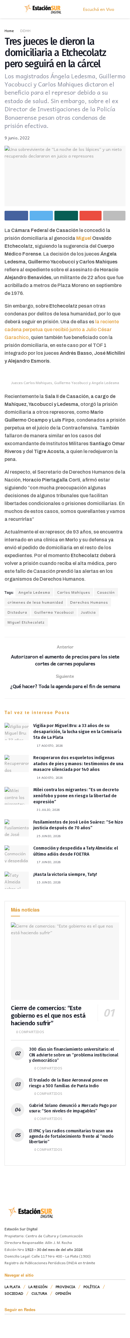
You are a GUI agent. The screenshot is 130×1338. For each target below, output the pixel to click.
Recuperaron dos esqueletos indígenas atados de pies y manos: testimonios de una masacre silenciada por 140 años (78, 763)
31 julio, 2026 (48, 809)
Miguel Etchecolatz (26, 622)
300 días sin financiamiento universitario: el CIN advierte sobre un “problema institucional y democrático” (73, 1055)
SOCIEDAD (14, 1293)
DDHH (25, 31)
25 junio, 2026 (48, 836)
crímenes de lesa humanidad (35, 602)
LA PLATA (12, 1287)
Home (9, 31)
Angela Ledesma (34, 592)
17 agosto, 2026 (49, 745)
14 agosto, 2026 (49, 777)
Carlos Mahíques (73, 592)
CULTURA (39, 1293)
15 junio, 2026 (48, 882)
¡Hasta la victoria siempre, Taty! (65, 874)
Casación (106, 592)
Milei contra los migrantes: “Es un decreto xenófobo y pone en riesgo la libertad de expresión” (76, 795)
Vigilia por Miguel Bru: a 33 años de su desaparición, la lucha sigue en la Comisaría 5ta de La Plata (77, 731)
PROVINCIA (65, 1287)
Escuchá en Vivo (98, 9)
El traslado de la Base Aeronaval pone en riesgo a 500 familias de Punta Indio (68, 1083)
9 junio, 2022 (17, 138)
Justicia (88, 612)
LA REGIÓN (37, 1287)
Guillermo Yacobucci (54, 612)
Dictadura (17, 612)
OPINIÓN (63, 1293)
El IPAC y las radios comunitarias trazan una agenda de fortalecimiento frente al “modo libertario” (71, 1136)
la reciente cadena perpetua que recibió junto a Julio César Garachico (62, 329)
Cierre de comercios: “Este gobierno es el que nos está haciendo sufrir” (48, 1015)
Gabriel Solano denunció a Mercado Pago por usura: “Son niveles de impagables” (73, 1108)
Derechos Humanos (89, 602)
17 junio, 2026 (48, 862)
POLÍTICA (91, 1287)
